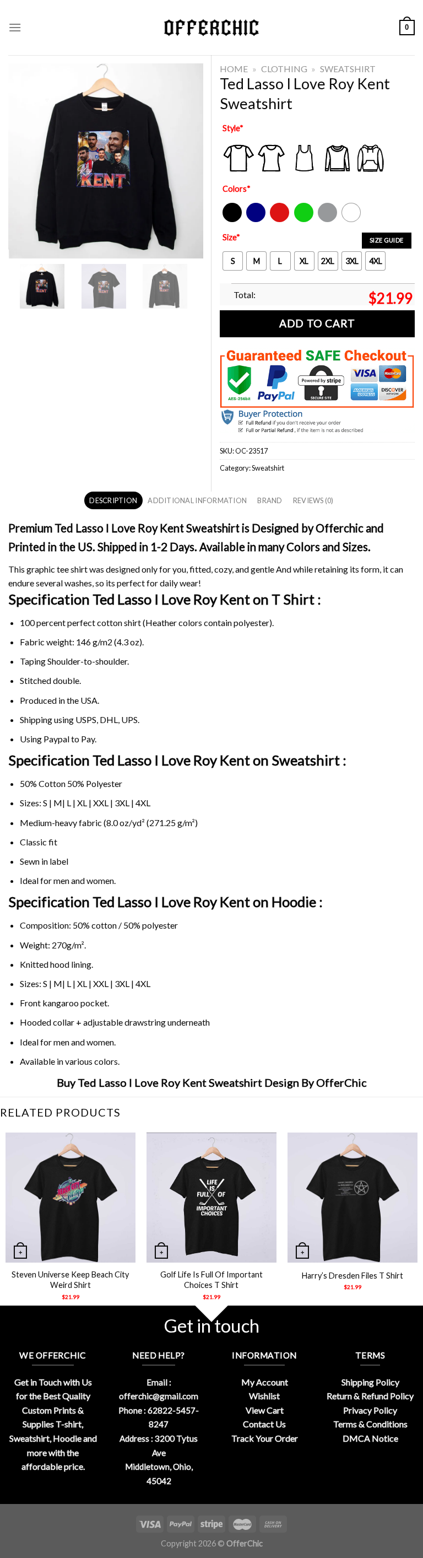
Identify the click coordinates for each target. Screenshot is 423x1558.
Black (232, 219)
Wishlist (264, 1395)
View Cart (265, 1410)
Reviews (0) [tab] (313, 500)
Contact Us (264, 1424)
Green (305, 219)
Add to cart (317, 323)
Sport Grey (328, 219)
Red (277, 219)
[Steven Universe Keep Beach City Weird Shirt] (70, 1198)
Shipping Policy (370, 1382)
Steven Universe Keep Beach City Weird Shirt (70, 1280)
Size (231, 237)
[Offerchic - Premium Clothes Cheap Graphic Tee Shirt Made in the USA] (211, 28)
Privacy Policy (370, 1410)
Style (233, 128)
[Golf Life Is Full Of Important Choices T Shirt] (211, 1198)
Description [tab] (113, 500)
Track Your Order (264, 1438)
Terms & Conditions (370, 1424)
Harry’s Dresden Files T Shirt (352, 1275)
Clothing (284, 68)
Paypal (56, 739)
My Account (264, 1382)
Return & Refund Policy (370, 1395)
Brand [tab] (269, 500)
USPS (85, 719)
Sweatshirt (348, 68)
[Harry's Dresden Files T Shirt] (352, 1198)
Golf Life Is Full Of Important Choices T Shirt (211, 1280)
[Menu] (14, 27)
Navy (254, 219)
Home (234, 68)
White (352, 219)
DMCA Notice (370, 1438)
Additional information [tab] (197, 500)
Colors (237, 188)
